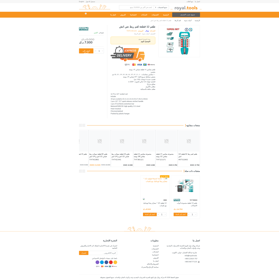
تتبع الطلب (189, 1)
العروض (156, 258)
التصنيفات (155, 249)
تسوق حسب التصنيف (187, 15)
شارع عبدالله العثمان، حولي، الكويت (184, 253)
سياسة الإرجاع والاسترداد (150, 267)
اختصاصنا (155, 255)
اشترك (83, 253)
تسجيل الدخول (90, 1)
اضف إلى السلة (86, 51)
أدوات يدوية (187, 20)
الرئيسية (197, 20)
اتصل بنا (197, 1)
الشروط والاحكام (153, 264)
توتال (147, 31)
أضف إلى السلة (180, 214)
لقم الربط (178, 20)
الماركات (155, 252)
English (81, 1)
